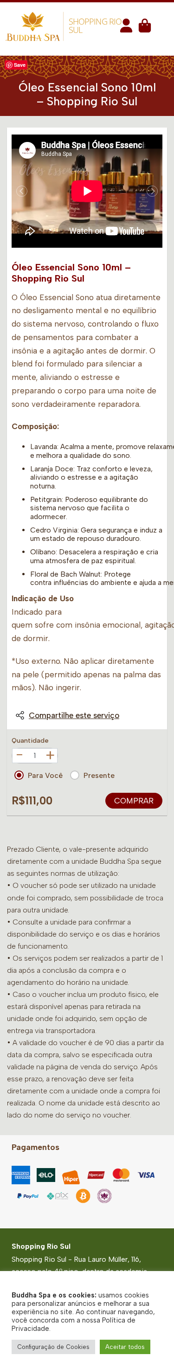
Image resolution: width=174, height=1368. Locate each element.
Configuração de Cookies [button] (53, 1346)
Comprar (134, 800)
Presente (99, 775)
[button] (126, 28)
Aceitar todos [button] (125, 1346)
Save (20, 64)
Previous (21, 191)
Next (152, 191)
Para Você (45, 775)
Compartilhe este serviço (74, 715)
